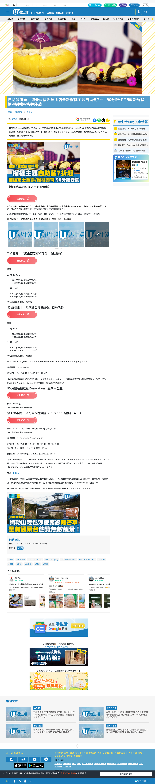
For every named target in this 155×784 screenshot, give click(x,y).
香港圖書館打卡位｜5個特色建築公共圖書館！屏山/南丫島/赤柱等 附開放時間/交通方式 (127, 731)
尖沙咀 (20, 548)
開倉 (72, 752)
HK (20, 5)
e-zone (63, 5)
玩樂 (46, 564)
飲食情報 (19, 111)
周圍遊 (106, 19)
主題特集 (147, 19)
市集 (66, 752)
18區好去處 (118, 19)
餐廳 (11, 564)
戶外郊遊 (38, 725)
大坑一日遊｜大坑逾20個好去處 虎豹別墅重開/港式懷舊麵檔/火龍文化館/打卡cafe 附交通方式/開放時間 (127, 714)
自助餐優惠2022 (69, 559)
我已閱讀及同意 (126, 774)
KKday (16, 472)
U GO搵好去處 (95, 5)
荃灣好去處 (120, 752)
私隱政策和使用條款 (68, 773)
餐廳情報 (58, 755)
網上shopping (52, 559)
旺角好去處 (131, 752)
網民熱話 (58, 763)
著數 (11, 559)
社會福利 (78, 755)
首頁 (10, 111)
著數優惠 (21, 559)
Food (37, 5)
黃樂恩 (14, 118)
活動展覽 (58, 752)
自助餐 (29, 111)
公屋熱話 (50, 13)
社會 (140, 752)
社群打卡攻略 (111, 5)
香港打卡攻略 (133, 19)
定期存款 (69, 13)
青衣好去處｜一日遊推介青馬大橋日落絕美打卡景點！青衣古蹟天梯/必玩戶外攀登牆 (53, 731)
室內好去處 (111, 708)
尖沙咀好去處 (81, 752)
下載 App (135, 5)
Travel (28, 5)
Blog (54, 5)
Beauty (45, 5)
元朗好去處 (108, 752)
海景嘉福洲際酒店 (87, 559)
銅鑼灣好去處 (95, 752)
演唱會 (10, 19)
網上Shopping (36, 559)
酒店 (38, 564)
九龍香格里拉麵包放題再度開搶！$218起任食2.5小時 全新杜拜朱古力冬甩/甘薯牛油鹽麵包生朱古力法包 (54, 714)
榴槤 (19, 564)
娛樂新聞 (60, 13)
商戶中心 (123, 5)
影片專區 (95, 19)
